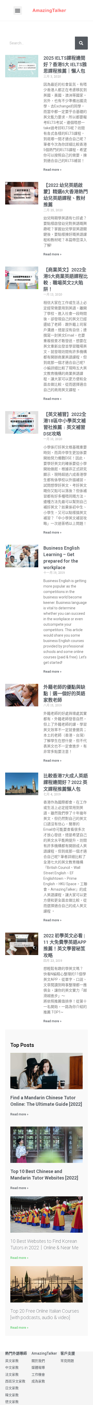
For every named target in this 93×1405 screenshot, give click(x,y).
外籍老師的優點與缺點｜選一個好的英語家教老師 (64, 693)
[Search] (81, 43)
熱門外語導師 (16, 1353)
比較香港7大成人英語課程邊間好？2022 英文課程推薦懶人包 (65, 782)
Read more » (52, 170)
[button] (17, 10)
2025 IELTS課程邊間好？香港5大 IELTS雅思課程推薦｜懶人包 (65, 64)
